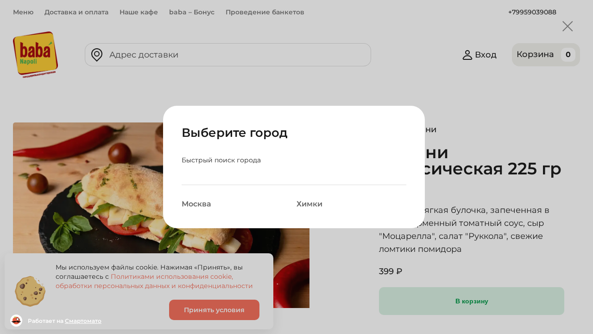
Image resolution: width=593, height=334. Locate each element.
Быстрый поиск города (221, 160)
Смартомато (83, 320)
